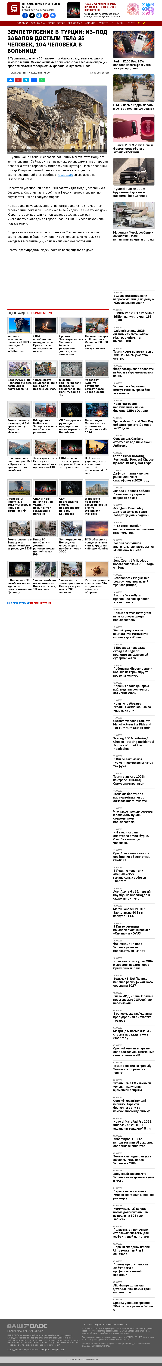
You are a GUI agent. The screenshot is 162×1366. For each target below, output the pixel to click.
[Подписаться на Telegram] (148, 10)
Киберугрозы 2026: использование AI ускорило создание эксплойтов (133, 1142)
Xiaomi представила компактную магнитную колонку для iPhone (130, 633)
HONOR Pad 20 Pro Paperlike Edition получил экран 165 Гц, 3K (133, 316)
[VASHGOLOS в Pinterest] (46, 15)
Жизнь (120, 23)
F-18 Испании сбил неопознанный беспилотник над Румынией (133, 529)
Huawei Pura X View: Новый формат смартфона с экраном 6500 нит (133, 148)
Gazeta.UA (65, 175)
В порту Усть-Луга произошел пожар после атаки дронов (131, 598)
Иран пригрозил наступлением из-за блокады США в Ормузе (130, 407)
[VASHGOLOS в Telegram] (39, 15)
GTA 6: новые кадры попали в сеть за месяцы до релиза (133, 107)
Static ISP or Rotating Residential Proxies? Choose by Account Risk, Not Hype (133, 459)
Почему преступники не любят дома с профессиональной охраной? (130, 1269)
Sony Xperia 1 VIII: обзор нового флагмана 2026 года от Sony (133, 564)
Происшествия (56, 23)
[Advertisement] (58, 281)
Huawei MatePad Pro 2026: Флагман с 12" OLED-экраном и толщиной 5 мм (132, 1125)
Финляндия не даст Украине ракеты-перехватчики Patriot (129, 947)
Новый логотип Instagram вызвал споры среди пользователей (132, 616)
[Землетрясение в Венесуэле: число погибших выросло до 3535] (19, 528)
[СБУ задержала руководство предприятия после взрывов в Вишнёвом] (71, 409)
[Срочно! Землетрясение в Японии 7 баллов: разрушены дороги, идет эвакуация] (71, 325)
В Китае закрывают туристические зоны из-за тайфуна (133, 762)
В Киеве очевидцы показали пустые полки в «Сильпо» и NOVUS (131, 930)
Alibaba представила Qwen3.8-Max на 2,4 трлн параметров (132, 1289)
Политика (22, 23)
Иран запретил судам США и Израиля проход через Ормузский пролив (133, 964)
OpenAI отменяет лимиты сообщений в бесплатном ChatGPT (131, 856)
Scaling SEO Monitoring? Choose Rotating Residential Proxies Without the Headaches (133, 743)
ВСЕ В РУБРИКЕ (31, 603)
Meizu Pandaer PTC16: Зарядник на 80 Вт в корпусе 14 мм (129, 912)
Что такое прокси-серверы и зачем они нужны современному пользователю (133, 816)
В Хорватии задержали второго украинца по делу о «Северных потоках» (133, 299)
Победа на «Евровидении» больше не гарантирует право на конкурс (132, 672)
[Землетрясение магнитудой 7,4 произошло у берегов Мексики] (19, 409)
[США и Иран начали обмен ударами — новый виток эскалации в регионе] (45, 488)
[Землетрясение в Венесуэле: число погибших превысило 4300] (45, 447)
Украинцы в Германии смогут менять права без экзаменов (131, 389)
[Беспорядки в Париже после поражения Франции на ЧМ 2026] (97, 409)
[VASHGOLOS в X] (32, 15)
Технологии (75, 23)
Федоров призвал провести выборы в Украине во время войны (133, 372)
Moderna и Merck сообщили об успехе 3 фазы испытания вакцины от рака (133, 236)
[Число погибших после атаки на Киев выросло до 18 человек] (45, 569)
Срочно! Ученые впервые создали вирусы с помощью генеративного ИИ (133, 1052)
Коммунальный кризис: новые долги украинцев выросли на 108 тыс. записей (130, 1214)
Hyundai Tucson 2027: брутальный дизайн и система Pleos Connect (130, 192)
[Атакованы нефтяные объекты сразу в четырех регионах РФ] (19, 488)
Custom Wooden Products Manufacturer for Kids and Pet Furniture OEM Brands (132, 724)
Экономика (38, 23)
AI (112, 23)
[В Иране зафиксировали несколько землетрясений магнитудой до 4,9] (71, 369)
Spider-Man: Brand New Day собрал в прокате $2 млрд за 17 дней (133, 424)
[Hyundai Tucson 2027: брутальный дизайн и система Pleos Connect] (134, 172)
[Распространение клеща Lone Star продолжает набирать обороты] (97, 569)
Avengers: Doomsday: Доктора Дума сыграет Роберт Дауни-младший (131, 511)
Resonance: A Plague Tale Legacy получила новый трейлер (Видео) (131, 581)
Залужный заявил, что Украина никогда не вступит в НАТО (133, 1177)
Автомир (90, 23)
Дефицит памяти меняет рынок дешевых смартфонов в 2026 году (131, 477)
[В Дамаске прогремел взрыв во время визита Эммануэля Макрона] (97, 488)
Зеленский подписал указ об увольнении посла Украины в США (132, 1160)
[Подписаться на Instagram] (133, 10)
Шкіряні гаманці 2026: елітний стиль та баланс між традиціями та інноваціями (131, 336)
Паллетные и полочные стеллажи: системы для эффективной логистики (131, 1233)
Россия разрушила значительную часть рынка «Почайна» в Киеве (133, 546)
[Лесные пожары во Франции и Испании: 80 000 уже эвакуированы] (97, 325)
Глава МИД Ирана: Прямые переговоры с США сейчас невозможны (133, 999)
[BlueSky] (10, 80)
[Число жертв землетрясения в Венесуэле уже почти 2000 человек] (71, 569)
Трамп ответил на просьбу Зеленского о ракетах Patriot (132, 1069)
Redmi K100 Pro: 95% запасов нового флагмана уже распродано (132, 65)
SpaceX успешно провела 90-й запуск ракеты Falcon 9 (133, 1306)
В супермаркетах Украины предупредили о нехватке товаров (132, 1017)
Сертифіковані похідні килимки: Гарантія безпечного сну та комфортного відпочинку (131, 1106)
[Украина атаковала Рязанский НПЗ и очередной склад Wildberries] (19, 325)
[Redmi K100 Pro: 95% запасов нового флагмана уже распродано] (134, 45)
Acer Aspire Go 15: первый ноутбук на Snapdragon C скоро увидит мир (132, 895)
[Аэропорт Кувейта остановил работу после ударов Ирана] (97, 369)
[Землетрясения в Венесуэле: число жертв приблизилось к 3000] (71, 528)
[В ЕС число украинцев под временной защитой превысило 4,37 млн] (97, 447)
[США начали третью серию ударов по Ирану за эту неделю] (71, 447)
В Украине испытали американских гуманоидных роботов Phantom (129, 876)
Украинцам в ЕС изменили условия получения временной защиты (132, 1086)
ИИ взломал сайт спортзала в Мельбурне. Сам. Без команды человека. (131, 837)
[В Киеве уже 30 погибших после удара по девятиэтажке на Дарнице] (19, 569)
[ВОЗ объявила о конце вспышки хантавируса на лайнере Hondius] (97, 528)
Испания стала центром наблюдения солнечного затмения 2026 (131, 689)
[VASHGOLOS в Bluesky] (53, 15)
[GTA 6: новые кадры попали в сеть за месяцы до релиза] (134, 88)
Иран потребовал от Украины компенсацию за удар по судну (132, 707)
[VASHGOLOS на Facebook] (25, 15)
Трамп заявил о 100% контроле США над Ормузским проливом (129, 780)
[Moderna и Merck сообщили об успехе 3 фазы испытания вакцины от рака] (134, 216)
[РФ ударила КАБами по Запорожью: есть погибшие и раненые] (45, 409)
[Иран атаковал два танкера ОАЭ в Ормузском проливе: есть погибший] (19, 447)
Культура (103, 23)
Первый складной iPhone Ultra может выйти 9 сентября (131, 1250)
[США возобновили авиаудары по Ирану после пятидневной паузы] (45, 325)
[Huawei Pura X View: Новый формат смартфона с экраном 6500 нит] (134, 128)
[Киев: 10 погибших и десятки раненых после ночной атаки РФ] (45, 528)
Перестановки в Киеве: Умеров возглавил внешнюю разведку (134, 1194)
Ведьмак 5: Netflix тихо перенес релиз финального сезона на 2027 (133, 982)
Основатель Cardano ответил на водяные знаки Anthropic (132, 442)
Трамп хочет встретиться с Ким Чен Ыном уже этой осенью (133, 355)
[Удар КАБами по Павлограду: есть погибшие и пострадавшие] (19, 369)
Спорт (131, 23)
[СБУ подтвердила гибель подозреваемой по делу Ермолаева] (71, 488)
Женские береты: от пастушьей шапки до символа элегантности (130, 797)
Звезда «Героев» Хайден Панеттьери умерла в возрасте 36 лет (131, 494)
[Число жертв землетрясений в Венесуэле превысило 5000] (45, 369)
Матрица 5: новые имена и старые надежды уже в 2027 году (132, 1034)
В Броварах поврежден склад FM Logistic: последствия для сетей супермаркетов (130, 653)
